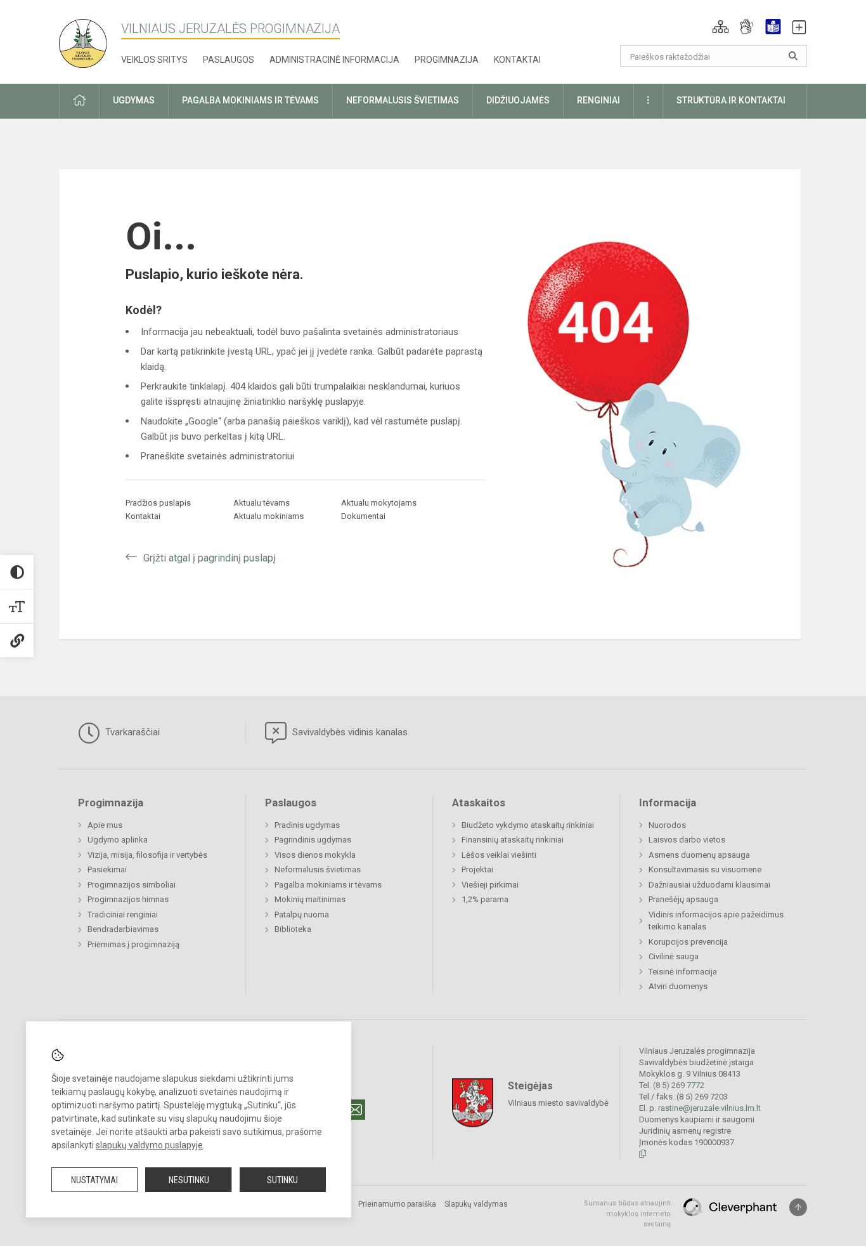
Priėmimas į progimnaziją (133, 944)
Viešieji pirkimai (490, 884)
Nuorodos (667, 825)
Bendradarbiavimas (122, 929)
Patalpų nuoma (302, 914)
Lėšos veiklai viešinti (499, 855)
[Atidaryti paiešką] (793, 55)
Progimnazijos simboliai (131, 884)
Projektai (477, 869)
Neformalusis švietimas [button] (402, 100)
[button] (720, 26)
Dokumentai (363, 516)
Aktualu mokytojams (379, 503)
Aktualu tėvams (261, 503)
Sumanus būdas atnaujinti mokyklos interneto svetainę (627, 1213)
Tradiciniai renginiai (122, 914)
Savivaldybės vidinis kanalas (349, 732)
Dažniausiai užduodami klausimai (709, 884)
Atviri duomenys (678, 986)
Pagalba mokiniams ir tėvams (328, 884)
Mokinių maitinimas (310, 899)
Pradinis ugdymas (307, 825)
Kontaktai (517, 60)
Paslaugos (228, 60)
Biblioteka (293, 929)
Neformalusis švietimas (318, 869)
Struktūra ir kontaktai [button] (730, 100)
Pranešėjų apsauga (683, 899)
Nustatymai (94, 1180)
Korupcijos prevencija (688, 942)
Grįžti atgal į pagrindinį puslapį (209, 558)
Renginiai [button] (598, 100)
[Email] (355, 1109)
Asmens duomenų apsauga (699, 855)
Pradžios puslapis (158, 503)
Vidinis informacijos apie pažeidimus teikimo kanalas (716, 921)
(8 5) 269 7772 (678, 1085)
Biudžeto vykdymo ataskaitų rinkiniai (528, 825)
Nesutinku (189, 1180)
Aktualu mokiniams (268, 516)
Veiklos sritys (154, 60)
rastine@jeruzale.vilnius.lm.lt (709, 1108)
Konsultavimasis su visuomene (705, 869)
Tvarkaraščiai (131, 732)
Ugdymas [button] (134, 100)
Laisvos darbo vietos (687, 839)
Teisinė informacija (683, 971)
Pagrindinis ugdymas (313, 839)
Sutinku (282, 1180)
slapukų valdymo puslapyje (149, 1145)
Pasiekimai (107, 869)
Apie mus (104, 825)
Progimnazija (447, 60)
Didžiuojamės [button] (518, 100)
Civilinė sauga (674, 956)
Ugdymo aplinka (117, 839)
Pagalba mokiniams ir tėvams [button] (250, 100)
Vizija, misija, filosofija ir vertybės (147, 855)
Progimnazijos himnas (128, 899)
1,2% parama (485, 899)
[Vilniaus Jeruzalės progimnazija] (87, 40)
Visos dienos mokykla (315, 855)
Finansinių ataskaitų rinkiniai (513, 839)
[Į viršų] (798, 1207)
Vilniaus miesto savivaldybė (558, 1103)
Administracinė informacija (334, 60)
